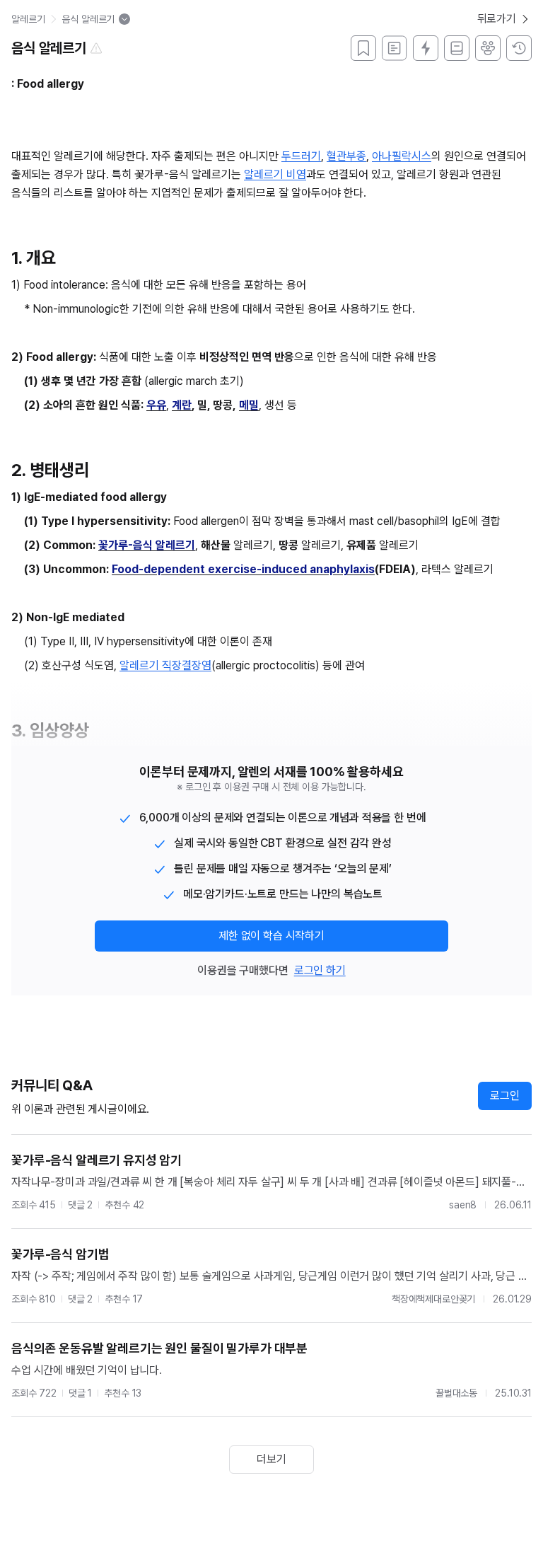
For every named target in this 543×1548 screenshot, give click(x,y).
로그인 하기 (320, 970)
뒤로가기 (496, 18)
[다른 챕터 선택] (124, 19)
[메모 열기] (394, 48)
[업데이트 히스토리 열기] (519, 48)
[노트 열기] (456, 48)
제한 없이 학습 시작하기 (271, 935)
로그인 (505, 1095)
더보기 (271, 1459)
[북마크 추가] (363, 48)
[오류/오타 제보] (96, 48)
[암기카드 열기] (425, 48)
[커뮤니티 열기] (488, 48)
